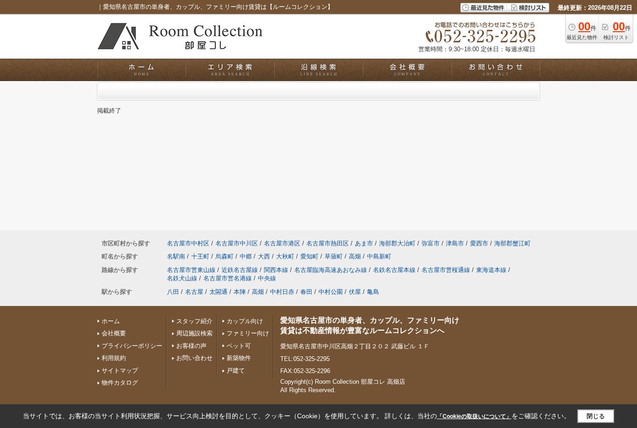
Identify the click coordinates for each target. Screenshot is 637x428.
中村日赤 (282, 291)
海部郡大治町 (397, 243)
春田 (306, 291)
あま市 (364, 243)
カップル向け (245, 321)
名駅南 (176, 256)
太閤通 (218, 291)
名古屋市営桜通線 (446, 269)
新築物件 (239, 357)
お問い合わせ (194, 357)
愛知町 (309, 256)
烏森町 (224, 256)
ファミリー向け (248, 333)
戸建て (236, 370)
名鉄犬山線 (182, 278)
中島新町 (379, 256)
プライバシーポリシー (132, 345)
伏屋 (355, 291)
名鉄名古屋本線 (394, 269)
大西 (264, 256)
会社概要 (114, 333)
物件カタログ (120, 382)
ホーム (111, 321)
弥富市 (431, 243)
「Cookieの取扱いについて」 (474, 416)
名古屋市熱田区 (327, 243)
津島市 (455, 243)
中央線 (267, 278)
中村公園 (330, 291)
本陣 (240, 291)
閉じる (596, 416)
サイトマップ (120, 370)
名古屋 (194, 291)
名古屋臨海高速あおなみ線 (330, 269)
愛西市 (479, 243)
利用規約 (114, 357)
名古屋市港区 (282, 243)
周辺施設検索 (194, 333)
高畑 (355, 256)
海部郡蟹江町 (512, 243)
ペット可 (239, 345)
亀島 (373, 291)
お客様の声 (191, 345)
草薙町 (334, 256)
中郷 (246, 256)
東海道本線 (491, 269)
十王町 (200, 256)
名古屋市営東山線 (191, 269)
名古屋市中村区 (188, 243)
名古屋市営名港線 (227, 278)
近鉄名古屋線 (240, 269)
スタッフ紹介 (194, 321)
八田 (173, 291)
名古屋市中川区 (236, 243)
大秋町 (285, 256)
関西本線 (276, 269)
